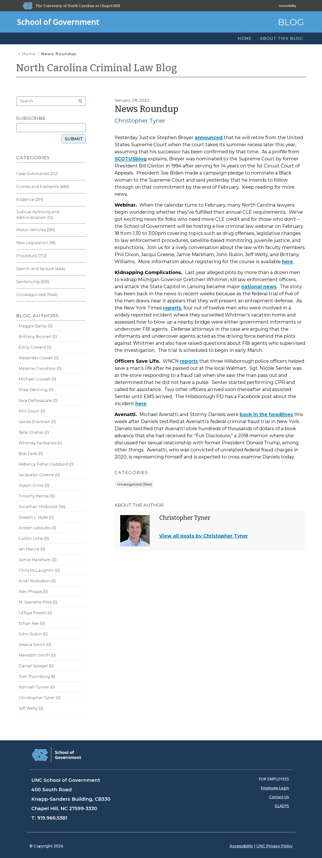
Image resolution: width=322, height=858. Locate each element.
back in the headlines (266, 414)
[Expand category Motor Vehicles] (82, 230)
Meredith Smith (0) (37, 655)
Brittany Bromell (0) (38, 336)
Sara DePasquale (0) (38, 400)
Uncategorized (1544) (134, 484)
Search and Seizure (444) (40, 269)
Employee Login (275, 788)
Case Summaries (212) (37, 173)
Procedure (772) (31, 256)
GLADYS (282, 805)
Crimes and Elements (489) (42, 186)
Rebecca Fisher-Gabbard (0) (46, 464)
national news (259, 286)
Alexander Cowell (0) (39, 358)
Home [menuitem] (245, 38)
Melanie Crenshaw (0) (40, 368)
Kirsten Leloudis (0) (37, 528)
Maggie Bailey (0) (36, 326)
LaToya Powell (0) (35, 613)
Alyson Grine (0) (34, 485)
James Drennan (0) (37, 422)
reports (172, 308)
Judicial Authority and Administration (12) (37, 215)
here (287, 261)
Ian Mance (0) (32, 549)
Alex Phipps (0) (33, 591)
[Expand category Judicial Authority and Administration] (82, 214)
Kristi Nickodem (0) (37, 581)
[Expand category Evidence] (82, 199)
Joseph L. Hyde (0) (36, 517)
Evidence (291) (29, 199)
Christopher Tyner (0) (40, 698)
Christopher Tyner (140, 120)
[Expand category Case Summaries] (82, 173)
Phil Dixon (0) (32, 411)
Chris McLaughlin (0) (39, 570)
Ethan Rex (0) (32, 623)
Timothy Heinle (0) (37, 496)
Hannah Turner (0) (37, 687)
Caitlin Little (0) (34, 538)
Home (29, 53)
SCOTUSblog (131, 159)
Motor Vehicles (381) (35, 230)
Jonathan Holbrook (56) (42, 506)
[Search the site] (79, 101)
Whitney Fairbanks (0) (40, 443)
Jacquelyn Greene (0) (39, 475)
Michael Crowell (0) (37, 379)
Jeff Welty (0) (31, 708)
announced (209, 137)
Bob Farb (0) (31, 453)
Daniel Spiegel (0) (36, 666)
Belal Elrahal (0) (34, 432)
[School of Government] (56, 754)
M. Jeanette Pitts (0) (38, 602)
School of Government (58, 22)
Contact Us (279, 797)
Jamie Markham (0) (38, 560)
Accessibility (287, 6)
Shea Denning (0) (36, 389)
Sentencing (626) (32, 281)
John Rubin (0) (33, 634)
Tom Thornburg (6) (37, 676)
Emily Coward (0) (35, 347)
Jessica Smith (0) (35, 644)
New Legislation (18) (36, 243)
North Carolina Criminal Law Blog (96, 68)
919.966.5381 (52, 818)
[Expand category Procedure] (82, 256)
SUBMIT (74, 139)
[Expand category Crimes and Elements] (82, 186)
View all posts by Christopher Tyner (203, 536)
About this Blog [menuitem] (281, 38)
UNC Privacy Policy (274, 846)
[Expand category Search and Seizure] (82, 268)
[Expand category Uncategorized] (82, 294)
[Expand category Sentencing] (82, 281)
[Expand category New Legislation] (82, 243)
